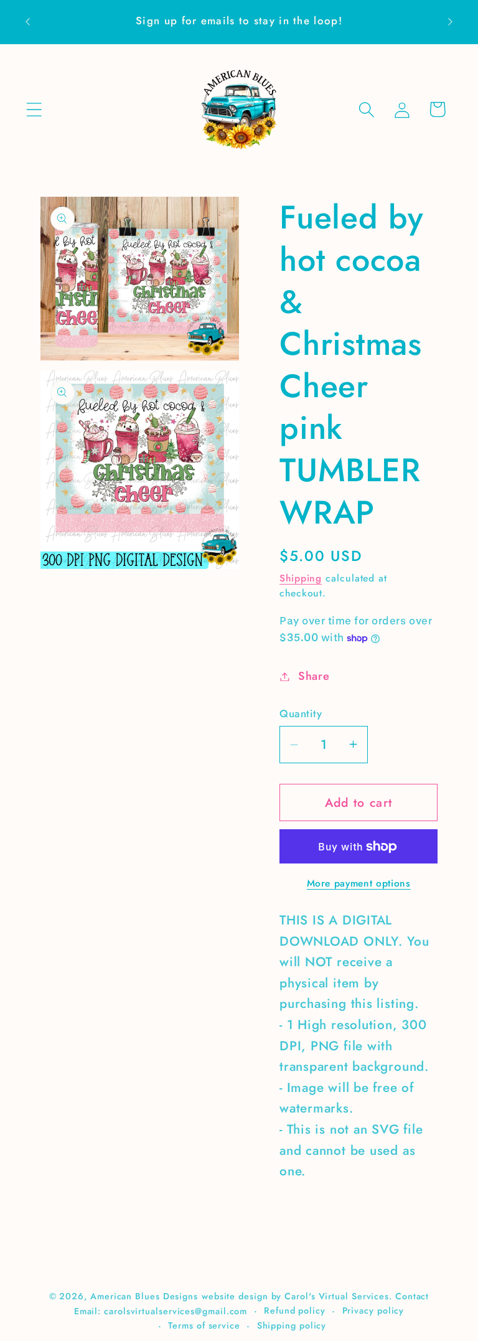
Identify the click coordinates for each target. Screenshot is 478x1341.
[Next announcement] (450, 21)
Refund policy (295, 1310)
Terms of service (204, 1325)
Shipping (300, 578)
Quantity (300, 714)
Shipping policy (292, 1325)
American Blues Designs (144, 1296)
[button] (34, 109)
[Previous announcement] (27, 21)
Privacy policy (373, 1310)
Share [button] (314, 676)
